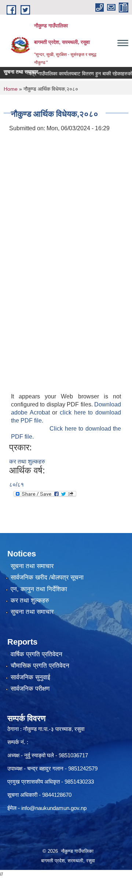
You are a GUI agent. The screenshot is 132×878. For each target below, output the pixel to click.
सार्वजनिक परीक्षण (30, 688)
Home (11, 89)
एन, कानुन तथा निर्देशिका (39, 589)
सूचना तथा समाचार (32, 566)
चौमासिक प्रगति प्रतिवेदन (40, 665)
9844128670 (57, 795)
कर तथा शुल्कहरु (27, 461)
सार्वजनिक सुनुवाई (30, 677)
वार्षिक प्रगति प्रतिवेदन (36, 654)
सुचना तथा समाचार (32, 611)
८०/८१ (16, 484)
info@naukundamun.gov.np (54, 808)
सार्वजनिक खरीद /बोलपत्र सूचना (47, 577)
